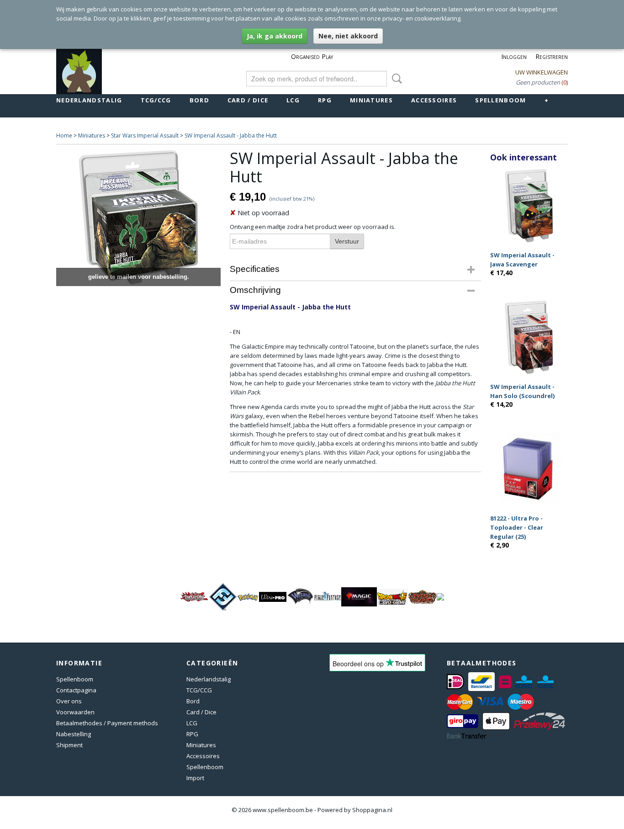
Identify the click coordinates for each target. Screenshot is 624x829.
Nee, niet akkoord (348, 36)
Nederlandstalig (89, 100)
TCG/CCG (156, 100)
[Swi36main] (138, 217)
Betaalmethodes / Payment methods (107, 723)
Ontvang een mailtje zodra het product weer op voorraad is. (313, 227)
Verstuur (347, 241)
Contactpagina (76, 690)
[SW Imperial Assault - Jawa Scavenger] (529, 205)
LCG (293, 100)
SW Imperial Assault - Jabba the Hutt (231, 135)
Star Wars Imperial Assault (145, 135)
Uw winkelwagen (541, 72)
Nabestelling (73, 734)
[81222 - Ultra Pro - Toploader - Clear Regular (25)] (529, 468)
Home (64, 135)
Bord (199, 100)
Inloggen (514, 56)
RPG (325, 100)
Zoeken (395, 78)
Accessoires (434, 100)
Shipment (69, 745)
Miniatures (371, 100)
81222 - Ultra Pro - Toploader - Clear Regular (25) (516, 527)
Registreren (551, 56)
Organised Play (312, 56)
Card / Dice (247, 100)
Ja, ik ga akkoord (274, 36)
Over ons (69, 701)
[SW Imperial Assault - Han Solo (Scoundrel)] (529, 337)
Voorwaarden (75, 712)
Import (195, 778)
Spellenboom (500, 100)
